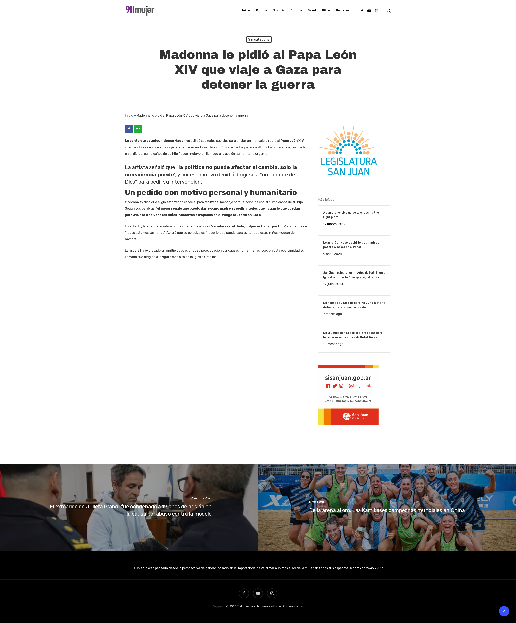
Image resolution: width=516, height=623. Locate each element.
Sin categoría (259, 39)
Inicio (129, 116)
